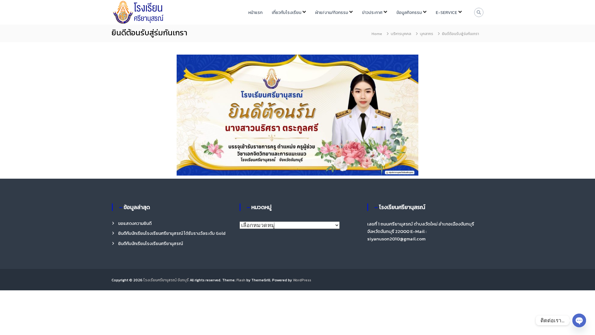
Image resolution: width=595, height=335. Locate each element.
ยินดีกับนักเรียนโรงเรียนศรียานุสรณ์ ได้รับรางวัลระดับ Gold (171, 233)
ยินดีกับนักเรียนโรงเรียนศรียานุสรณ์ (150, 243)
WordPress (302, 280)
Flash (240, 280)
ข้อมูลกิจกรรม (409, 12)
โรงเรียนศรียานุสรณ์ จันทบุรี (166, 280)
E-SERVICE (446, 12)
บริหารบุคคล (401, 34)
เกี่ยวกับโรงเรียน (286, 12)
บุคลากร (426, 34)
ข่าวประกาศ (372, 12)
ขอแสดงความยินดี (135, 223)
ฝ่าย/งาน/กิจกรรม (331, 12)
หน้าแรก (255, 12)
